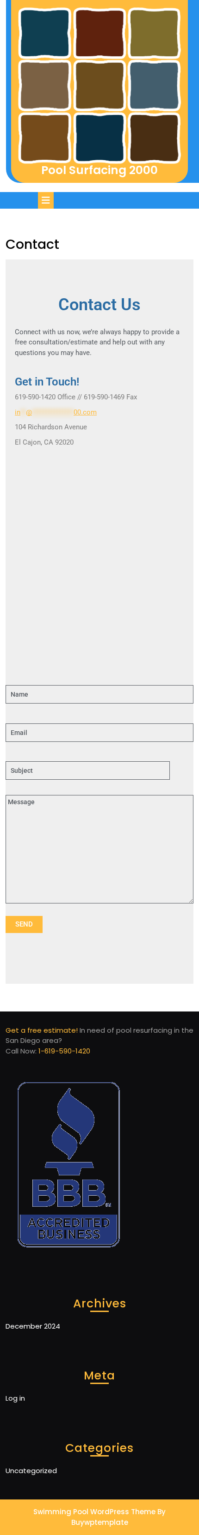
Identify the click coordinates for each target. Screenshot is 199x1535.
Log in (15, 1398)
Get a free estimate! (42, 1030)
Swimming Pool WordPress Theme (94, 1512)
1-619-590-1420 (64, 1051)
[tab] (47, 200)
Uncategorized (31, 1470)
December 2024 (33, 1326)
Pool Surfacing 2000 (99, 170)
